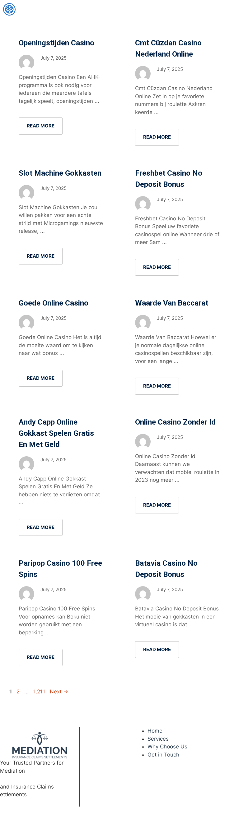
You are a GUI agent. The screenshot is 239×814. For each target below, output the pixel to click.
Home (155, 731)
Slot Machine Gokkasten (60, 173)
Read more (40, 126)
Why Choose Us (167, 746)
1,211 (39, 691)
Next (59, 691)
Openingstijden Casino (56, 43)
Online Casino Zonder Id (175, 422)
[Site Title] (9, 9)
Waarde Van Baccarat (171, 303)
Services (158, 739)
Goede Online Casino (53, 303)
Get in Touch (163, 755)
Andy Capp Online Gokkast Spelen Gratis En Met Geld (56, 433)
